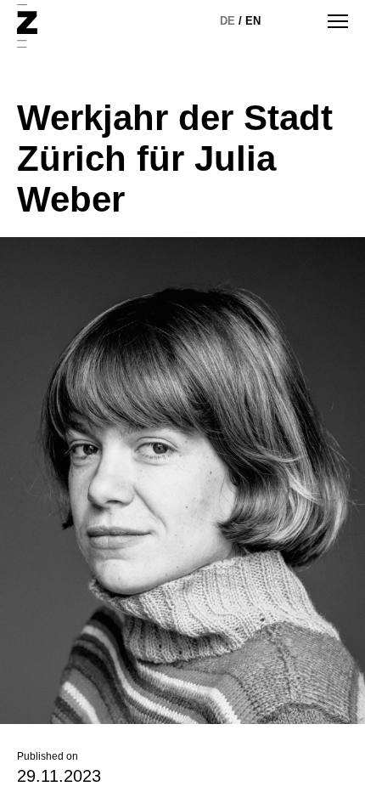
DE (227, 20)
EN (253, 20)
